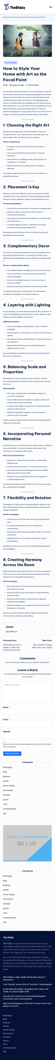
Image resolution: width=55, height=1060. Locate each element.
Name (6, 707)
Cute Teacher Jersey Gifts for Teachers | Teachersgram (27, 984)
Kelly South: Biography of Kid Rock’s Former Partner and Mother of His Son (27, 1004)
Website (6, 731)
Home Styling (10, 63)
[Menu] (50, 7)
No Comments (34, 85)
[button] (11, 632)
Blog (5, 772)
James (10, 626)
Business (6, 776)
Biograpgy (7, 767)
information (8, 790)
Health (6, 781)
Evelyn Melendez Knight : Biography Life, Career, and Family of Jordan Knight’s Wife (25, 990)
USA (4, 813)
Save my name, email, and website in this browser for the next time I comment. (27, 745)
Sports (6, 799)
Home (5, 17)
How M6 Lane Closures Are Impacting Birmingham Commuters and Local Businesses (24, 997)
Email (6, 719)
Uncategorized (9, 809)
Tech (5, 804)
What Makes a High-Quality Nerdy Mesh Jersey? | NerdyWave (24, 978)
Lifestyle (6, 795)
